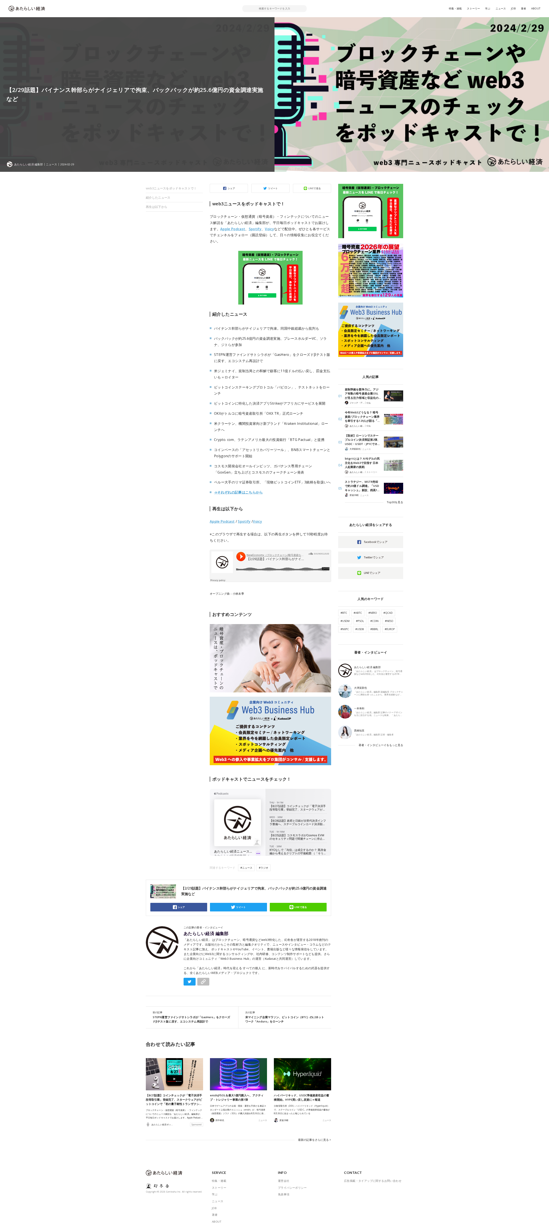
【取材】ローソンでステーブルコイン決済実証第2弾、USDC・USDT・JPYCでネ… (362, 440)
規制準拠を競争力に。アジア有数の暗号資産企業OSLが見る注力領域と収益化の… (363, 393)
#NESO (389, 621)
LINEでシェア (372, 573)
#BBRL (374, 629)
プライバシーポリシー (292, 1188)
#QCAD (388, 613)
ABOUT (535, 8)
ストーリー (473, 8)
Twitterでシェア (374, 557)
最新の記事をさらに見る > (314, 1140)
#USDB (359, 629)
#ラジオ (263, 868)
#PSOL (360, 621)
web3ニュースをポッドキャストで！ (171, 188)
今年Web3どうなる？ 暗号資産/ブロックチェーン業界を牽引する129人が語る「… (362, 416)
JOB (513, 8)
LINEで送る (314, 188)
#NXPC (345, 629)
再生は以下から (156, 207)
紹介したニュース (158, 197)
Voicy (269, 229)
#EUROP (390, 629)
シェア (231, 188)
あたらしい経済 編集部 (206, 933)
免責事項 (284, 1194)
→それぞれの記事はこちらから (238, 492)
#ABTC (358, 613)
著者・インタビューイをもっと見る (381, 745)
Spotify (255, 229)
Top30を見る (395, 502)
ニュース (501, 8)
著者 (523, 8)
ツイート (273, 188)
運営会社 (284, 1181)
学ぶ (487, 8)
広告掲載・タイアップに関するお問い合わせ (372, 1181)
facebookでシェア (376, 542)
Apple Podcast (232, 229)
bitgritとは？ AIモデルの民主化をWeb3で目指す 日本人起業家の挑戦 (362, 463)
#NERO (372, 613)
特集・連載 (455, 8)
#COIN (374, 621)
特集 (369, 403)
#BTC (344, 613)
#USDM (345, 621)
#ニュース (246, 868)
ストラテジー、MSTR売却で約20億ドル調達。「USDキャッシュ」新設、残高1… (362, 486)
